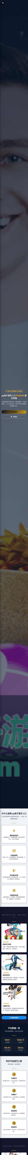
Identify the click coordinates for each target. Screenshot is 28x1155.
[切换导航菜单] (3, 3)
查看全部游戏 (14, 1017)
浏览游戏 (14, 412)
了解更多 (15, 416)
